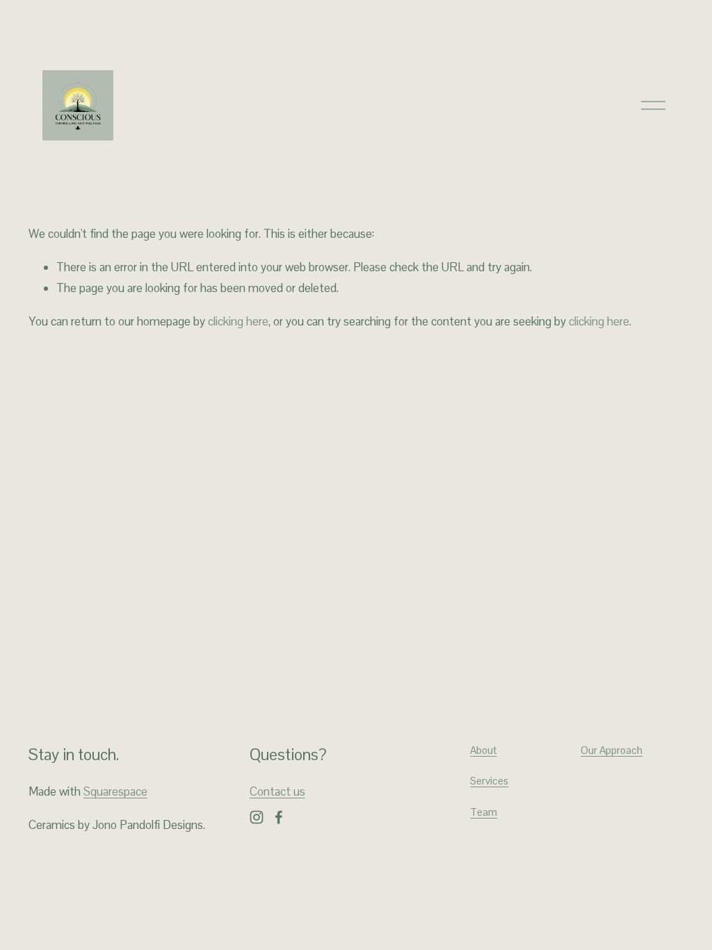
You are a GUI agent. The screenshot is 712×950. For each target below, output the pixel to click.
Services (489, 780)
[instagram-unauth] (257, 817)
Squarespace (115, 791)
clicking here (238, 321)
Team (483, 812)
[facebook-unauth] (279, 817)
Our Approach (611, 750)
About (483, 750)
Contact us (277, 791)
